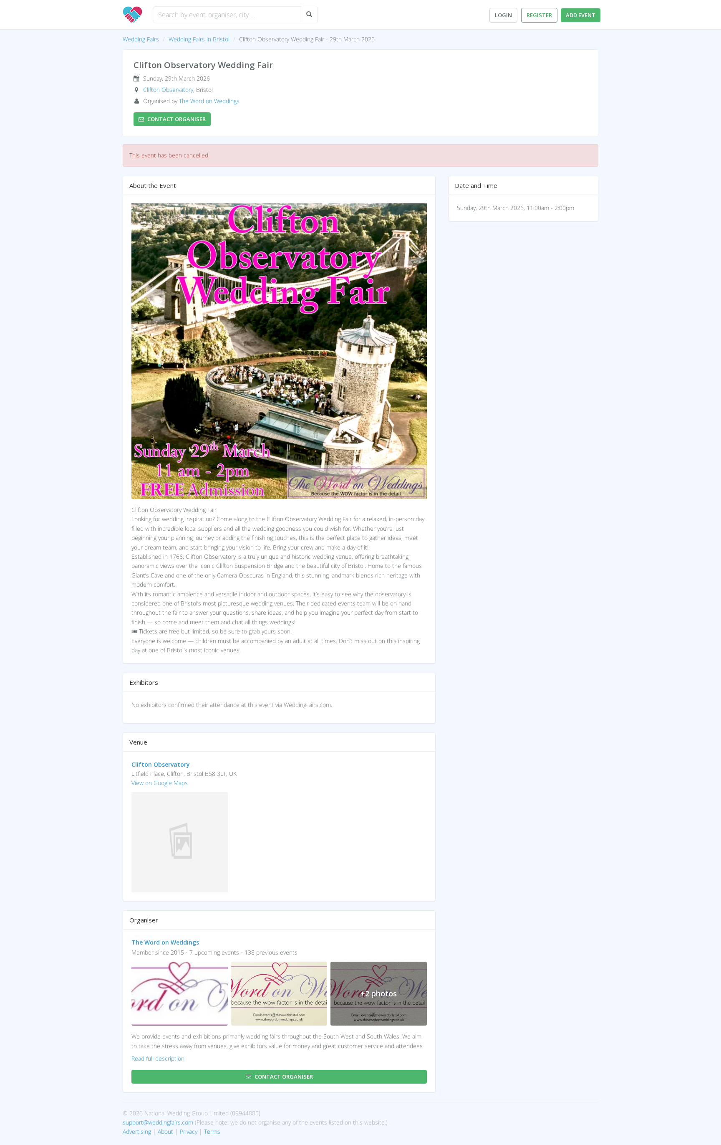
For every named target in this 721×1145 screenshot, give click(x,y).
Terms (212, 1131)
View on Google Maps (159, 783)
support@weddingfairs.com (158, 1122)
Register (539, 15)
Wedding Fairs (141, 39)
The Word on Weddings (209, 101)
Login (503, 15)
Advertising (137, 1131)
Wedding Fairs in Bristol (199, 39)
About (165, 1131)
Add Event (580, 15)
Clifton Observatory (168, 90)
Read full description (157, 1058)
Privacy (188, 1131)
